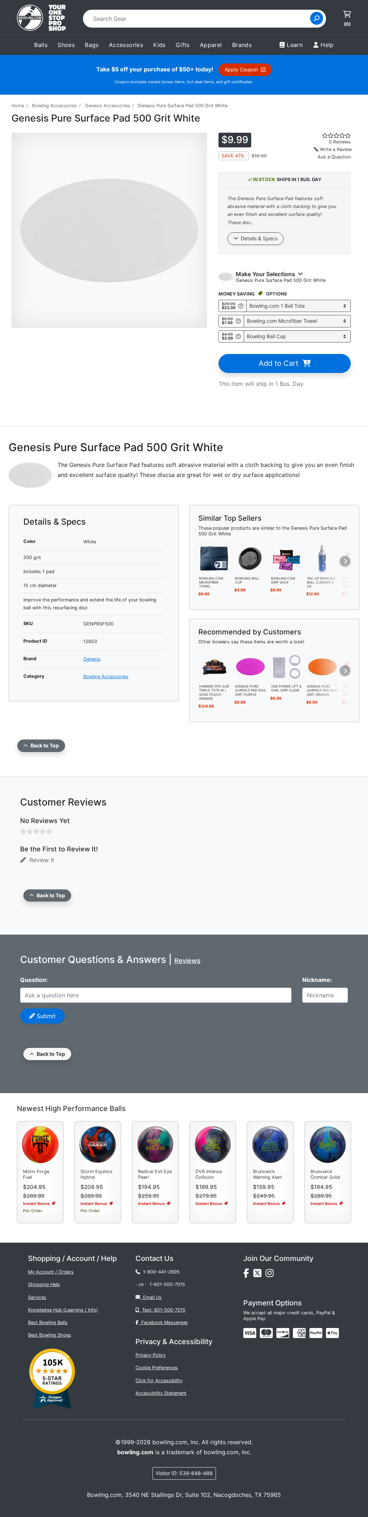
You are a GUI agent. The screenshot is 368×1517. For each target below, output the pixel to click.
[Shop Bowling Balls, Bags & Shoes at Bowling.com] (41, 18)
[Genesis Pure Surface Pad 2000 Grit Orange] (322, 666)
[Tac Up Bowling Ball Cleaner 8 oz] (322, 558)
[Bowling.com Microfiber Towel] (214, 558)
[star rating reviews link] (332, 135)
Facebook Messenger (163, 1322)
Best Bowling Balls (48, 1322)
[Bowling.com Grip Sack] (286, 558)
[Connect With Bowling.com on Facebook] (248, 1275)
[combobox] (199, 19)
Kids (159, 44)
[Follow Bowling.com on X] (259, 1275)
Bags (92, 44)
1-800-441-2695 (160, 1272)
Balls (40, 44)
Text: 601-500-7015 (162, 1310)
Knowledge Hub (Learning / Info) (63, 1310)
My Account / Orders (51, 1272)
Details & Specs (257, 238)
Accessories (126, 44)
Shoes (66, 44)
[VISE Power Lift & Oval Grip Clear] (286, 666)
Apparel (211, 44)
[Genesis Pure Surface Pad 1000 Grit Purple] (250, 666)
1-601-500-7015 (167, 1284)
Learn (295, 44)
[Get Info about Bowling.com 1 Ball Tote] (240, 306)
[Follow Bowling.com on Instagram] (271, 1275)
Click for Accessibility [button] (159, 1380)
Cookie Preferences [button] (156, 1367)
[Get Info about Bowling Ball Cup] (238, 336)
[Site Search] (316, 18)
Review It (40, 860)
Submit (45, 1016)
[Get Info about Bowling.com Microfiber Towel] (238, 321)
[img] (315, 1333)
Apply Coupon (243, 69)
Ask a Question (334, 157)
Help (327, 44)
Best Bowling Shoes (49, 1335)
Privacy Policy (150, 1355)
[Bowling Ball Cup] (250, 558)
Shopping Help (44, 1284)
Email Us (151, 1297)
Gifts (183, 44)
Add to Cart (281, 363)
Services (37, 1297)
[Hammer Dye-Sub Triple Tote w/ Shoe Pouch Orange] (214, 666)
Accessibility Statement (161, 1393)
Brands (242, 44)
